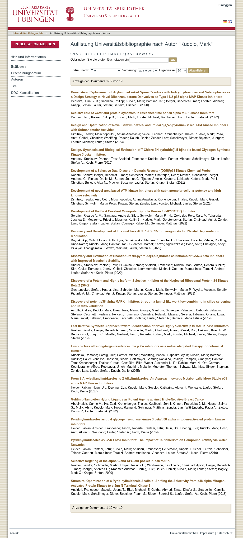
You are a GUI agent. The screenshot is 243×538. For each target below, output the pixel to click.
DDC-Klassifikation (25, 93)
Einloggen (225, 5)
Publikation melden (35, 44)
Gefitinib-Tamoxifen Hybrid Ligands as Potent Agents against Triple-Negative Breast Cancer (138, 399)
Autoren (17, 79)
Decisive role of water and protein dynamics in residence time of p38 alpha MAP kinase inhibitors (142, 113)
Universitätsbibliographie (27, 33)
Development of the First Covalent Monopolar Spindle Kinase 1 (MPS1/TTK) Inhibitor (133, 211)
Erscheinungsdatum (26, 73)
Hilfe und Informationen (28, 57)
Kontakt (14, 533)
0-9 (72, 54)
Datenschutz (224, 533)
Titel (14, 86)
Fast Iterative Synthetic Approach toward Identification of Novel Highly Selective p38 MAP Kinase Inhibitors (150, 326)
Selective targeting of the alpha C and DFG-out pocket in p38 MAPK (120, 461)
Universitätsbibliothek (184, 533)
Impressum (207, 533)
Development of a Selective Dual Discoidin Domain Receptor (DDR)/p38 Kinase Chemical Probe (140, 170)
